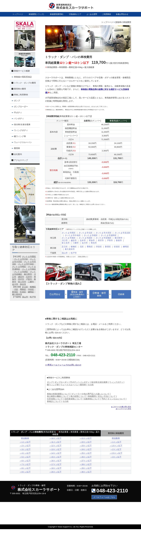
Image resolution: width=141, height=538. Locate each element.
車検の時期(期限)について (58, 394)
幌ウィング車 (53, 385)
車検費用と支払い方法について (102, 396)
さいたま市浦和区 (109, 235)
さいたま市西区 (69, 233)
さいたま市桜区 (91, 235)
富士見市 (66, 243)
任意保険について (55, 399)
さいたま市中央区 (73, 235)
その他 (91, 385)
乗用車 (83, 385)
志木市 (83, 240)
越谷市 (74, 240)
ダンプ (50, 382)
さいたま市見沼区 (122, 233)
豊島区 (90, 246)
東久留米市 (70, 249)
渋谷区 (99, 246)
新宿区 (108, 246)
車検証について (54, 401)
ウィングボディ (116, 382)
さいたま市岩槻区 (103, 238)
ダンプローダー (61, 382)
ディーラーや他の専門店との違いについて (90, 394)
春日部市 (118, 238)
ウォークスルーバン (69, 385)
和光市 (94, 243)
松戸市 (74, 253)
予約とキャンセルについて (113, 399)
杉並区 (117, 246)
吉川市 (85, 243)
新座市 (119, 240)
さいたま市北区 (86, 233)
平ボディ (74, 382)
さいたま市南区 (69, 238)
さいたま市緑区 (86, 238)
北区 (82, 246)
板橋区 (74, 246)
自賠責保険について (73, 399)
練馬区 (126, 246)
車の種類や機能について (58, 396)
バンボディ (85, 382)
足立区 (65, 246)
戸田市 (110, 240)
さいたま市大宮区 (103, 233)
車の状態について (78, 396)
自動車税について (92, 399)
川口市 (65, 240)
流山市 (65, 253)
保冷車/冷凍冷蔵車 (99, 382)
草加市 (92, 240)
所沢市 (101, 240)
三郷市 (76, 243)
